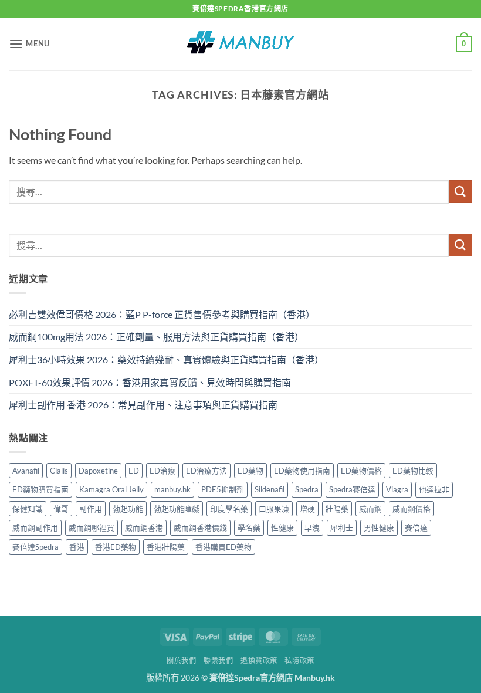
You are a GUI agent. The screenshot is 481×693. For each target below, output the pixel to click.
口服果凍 (274, 508)
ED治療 (162, 470)
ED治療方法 (206, 470)
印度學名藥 (229, 508)
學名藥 (249, 527)
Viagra (397, 489)
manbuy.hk (172, 489)
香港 (76, 547)
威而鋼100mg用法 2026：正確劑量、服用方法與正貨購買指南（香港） (156, 336)
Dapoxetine (98, 470)
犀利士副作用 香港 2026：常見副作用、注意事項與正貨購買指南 (143, 404)
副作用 (90, 508)
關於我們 (181, 660)
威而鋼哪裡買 (91, 527)
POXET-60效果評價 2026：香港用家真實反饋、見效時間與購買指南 (150, 382)
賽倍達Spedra (35, 547)
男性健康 (379, 527)
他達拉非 (434, 489)
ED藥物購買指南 (40, 489)
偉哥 (61, 508)
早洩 (312, 527)
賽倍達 (416, 527)
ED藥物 (250, 470)
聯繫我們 (218, 660)
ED (133, 470)
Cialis (59, 470)
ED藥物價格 (361, 470)
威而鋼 (370, 508)
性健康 (282, 527)
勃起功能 (128, 508)
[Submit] (460, 191)
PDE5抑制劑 (222, 489)
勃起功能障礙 (176, 508)
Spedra (307, 489)
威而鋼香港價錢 (200, 527)
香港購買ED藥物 (223, 547)
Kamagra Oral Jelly (111, 489)
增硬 (307, 508)
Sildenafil (269, 489)
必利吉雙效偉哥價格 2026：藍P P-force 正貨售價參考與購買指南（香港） (162, 314)
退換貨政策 (258, 660)
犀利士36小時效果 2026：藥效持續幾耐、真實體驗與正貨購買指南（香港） (166, 359)
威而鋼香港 (144, 527)
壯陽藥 (337, 508)
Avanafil (25, 470)
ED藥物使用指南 (302, 470)
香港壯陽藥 (166, 547)
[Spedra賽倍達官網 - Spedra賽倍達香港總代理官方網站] (240, 43)
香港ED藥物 (115, 547)
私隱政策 (299, 660)
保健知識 (27, 508)
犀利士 (341, 527)
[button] (29, 43)
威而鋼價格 (411, 508)
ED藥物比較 (412, 470)
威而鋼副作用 (35, 527)
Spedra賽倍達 (352, 489)
